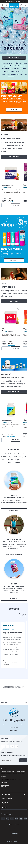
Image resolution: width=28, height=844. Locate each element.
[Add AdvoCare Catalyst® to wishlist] (18, 399)
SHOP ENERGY (14, 301)
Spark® (4, 330)
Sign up (23, 760)
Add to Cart (15, 205)
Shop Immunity (14, 598)
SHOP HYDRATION (14, 156)
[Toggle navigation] (2, 5)
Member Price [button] (11, 202)
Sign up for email (7, 752)
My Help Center (5, 785)
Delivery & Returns (14, 824)
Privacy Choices (14, 833)
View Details (11, 76)
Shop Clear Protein (14, 57)
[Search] (7, 5)
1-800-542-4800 (14, 727)
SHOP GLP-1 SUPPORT (14, 391)
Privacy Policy (14, 829)
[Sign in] (21, 5)
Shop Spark (14, 109)
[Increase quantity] (9, 205)
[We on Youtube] (16, 746)
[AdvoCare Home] (14, 5)
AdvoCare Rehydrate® (8, 185)
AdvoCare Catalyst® (7, 420)
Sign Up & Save (14, 260)
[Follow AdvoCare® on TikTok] (7, 746)
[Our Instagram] (12, 746)
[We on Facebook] (3, 746)
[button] (21, 614)
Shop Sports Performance (14, 554)
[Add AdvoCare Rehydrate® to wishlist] (18, 164)
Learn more (13, 730)
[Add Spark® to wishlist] (18, 309)
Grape (24, 198)
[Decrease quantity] (3, 205)
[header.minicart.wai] (25, 5)
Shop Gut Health (14, 510)
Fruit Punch (4, 198)
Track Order (4, 786)
